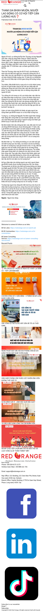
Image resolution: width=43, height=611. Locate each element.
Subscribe (5, 608)
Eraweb (38, 610)
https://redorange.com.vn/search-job (23, 228)
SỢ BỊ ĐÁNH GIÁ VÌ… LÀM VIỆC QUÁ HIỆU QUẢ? (18, 402)
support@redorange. (13, 471)
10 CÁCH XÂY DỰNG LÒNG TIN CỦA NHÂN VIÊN (18, 423)
